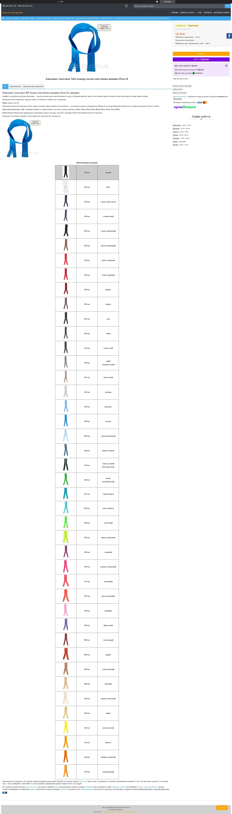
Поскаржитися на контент (110, 812)
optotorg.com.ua (32, 787)
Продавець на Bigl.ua (116, 809)
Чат (223, 808)
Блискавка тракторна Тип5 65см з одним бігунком (94, 18)
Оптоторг (83, 781)
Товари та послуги (12, 18)
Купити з (197, 59)
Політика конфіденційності (129, 812)
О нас (199, 13)
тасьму (145, 787)
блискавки (89, 787)
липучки (154, 787)
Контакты (208, 13)
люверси (115, 787)
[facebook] (3, 793)
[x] (6, 793)
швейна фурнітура (87, 789)
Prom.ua (127, 807)
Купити (201, 54)
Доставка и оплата (221, 13)
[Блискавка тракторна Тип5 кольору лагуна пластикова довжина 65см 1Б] (181, 159)
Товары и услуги (187, 13)
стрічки (139, 787)
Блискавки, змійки (28, 18)
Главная (174, 13)
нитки (57, 787)
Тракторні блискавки (43, 18)
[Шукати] (228, 6)
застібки (122, 787)
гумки (32, 789)
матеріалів (64, 789)
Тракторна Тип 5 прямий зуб (63, 18)
